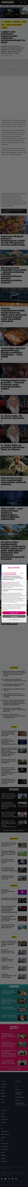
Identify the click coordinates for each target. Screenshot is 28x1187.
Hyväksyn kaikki (14, 612)
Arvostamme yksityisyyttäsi (9, 573)
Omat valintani (14, 616)
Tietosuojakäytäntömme (14, 619)
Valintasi (22, 573)
